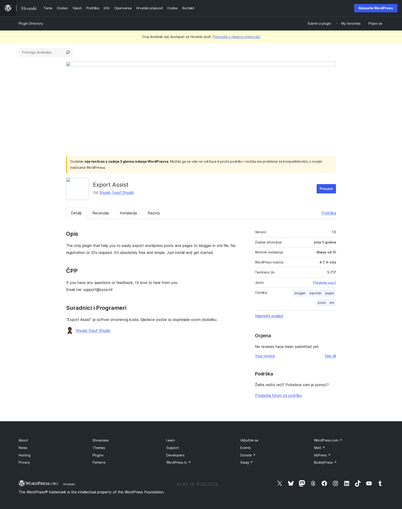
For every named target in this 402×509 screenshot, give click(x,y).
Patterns (99, 462)
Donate (248, 455)
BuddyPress (325, 462)
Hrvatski (69, 484)
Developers (175, 455)
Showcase (101, 440)
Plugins (98, 455)
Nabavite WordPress (375, 8)
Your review (265, 356)
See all (330, 356)
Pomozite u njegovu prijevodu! (236, 37)
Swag (246, 462)
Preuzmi (326, 189)
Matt (319, 448)
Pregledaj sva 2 (324, 282)
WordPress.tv (178, 462)
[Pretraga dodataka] (68, 52)
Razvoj (154, 213)
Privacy (24, 462)
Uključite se (249, 440)
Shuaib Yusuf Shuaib (116, 192)
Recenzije (100, 213)
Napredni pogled (269, 315)
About (23, 440)
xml (331, 302)
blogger (300, 293)
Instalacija (128, 213)
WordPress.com (328, 440)
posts (322, 302)
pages (329, 293)
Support (172, 448)
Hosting (24, 455)
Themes (99, 448)
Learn (170, 440)
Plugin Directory (31, 23)
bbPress (322, 455)
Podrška (329, 213)
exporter (315, 293)
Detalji (76, 213)
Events (245, 448)
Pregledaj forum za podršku (278, 395)
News (23, 448)
